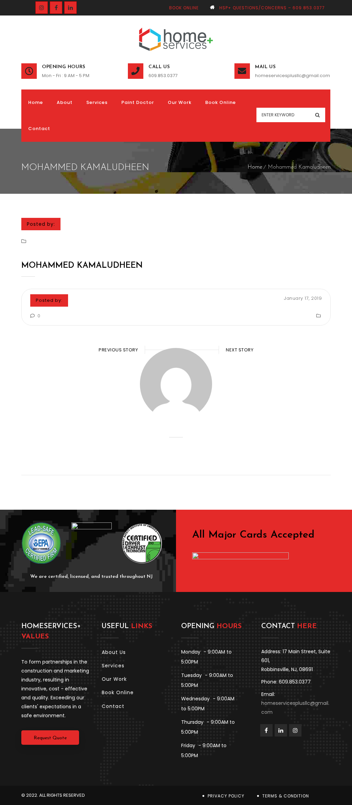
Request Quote (50, 738)
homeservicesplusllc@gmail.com (292, 75)
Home (255, 167)
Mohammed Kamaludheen (82, 266)
